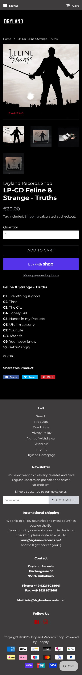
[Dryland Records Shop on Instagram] (45, 622)
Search (41, 416)
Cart (75, 6)
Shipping (32, 216)
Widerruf (41, 444)
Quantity (10, 227)
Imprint (41, 449)
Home (7, 38)
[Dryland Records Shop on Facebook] (36, 622)
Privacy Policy (41, 432)
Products (41, 421)
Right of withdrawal (41, 438)
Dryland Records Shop (47, 637)
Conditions (41, 427)
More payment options (41, 275)
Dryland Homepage (41, 455)
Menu (13, 6)
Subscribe (63, 500)
